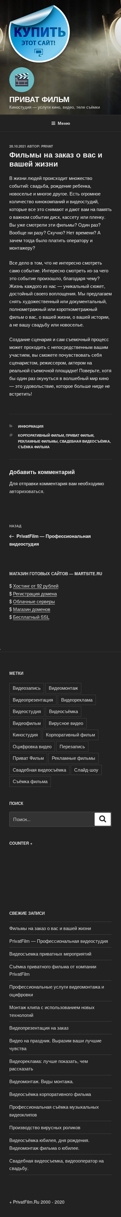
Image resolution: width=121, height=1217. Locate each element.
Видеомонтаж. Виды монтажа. (41, 1081)
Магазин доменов (31, 609)
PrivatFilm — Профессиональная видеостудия (58, 940)
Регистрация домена (35, 593)
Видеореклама (76, 699)
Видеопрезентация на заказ (39, 1027)
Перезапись (72, 746)
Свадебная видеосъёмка (85, 441)
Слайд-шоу (86, 769)
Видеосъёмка (63, 711)
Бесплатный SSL (31, 616)
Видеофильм (27, 723)
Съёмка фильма (34, 446)
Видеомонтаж (63, 687)
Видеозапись (27, 687)
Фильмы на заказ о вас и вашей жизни (50, 928)
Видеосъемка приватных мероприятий (50, 953)
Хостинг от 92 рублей (35, 585)
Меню (64, 123)
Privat (47, 146)
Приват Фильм (39, 99)
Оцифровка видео (32, 746)
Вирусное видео (66, 723)
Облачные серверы (34, 601)
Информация (30, 426)
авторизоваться (26, 491)
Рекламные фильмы (38, 441)
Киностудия (25, 734)
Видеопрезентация (33, 699)
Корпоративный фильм (41, 435)
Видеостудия (27, 711)
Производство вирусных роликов (44, 1127)
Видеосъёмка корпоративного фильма (50, 1094)
